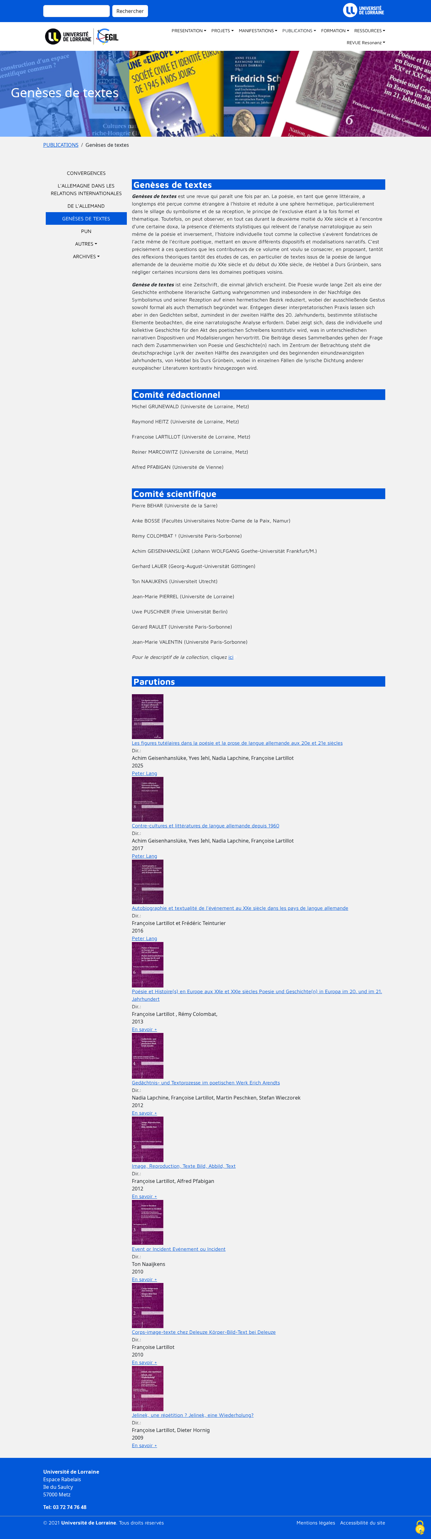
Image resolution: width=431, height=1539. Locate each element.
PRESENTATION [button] (187, 30)
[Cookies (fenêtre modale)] (420, 1528)
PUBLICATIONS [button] (297, 30)
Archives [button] (84, 256)
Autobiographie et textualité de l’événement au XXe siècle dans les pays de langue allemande (240, 908)
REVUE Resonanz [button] (364, 42)
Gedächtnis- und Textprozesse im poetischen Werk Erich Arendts (206, 1082)
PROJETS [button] (220, 30)
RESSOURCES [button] (368, 30)
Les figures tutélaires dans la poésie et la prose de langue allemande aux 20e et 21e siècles (237, 743)
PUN (86, 231)
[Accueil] (85, 36)
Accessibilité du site (362, 1522)
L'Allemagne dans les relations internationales (86, 189)
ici (230, 657)
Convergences (86, 173)
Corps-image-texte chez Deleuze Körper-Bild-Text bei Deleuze (204, 1332)
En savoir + (144, 1029)
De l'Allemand (86, 206)
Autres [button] (84, 244)
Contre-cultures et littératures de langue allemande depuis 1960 (205, 825)
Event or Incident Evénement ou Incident (179, 1249)
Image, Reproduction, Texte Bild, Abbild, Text (184, 1166)
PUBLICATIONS (61, 144)
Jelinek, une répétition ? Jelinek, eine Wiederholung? (193, 1415)
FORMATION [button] (333, 30)
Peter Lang (144, 773)
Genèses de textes (86, 218)
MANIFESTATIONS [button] (256, 30)
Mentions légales (316, 1522)
